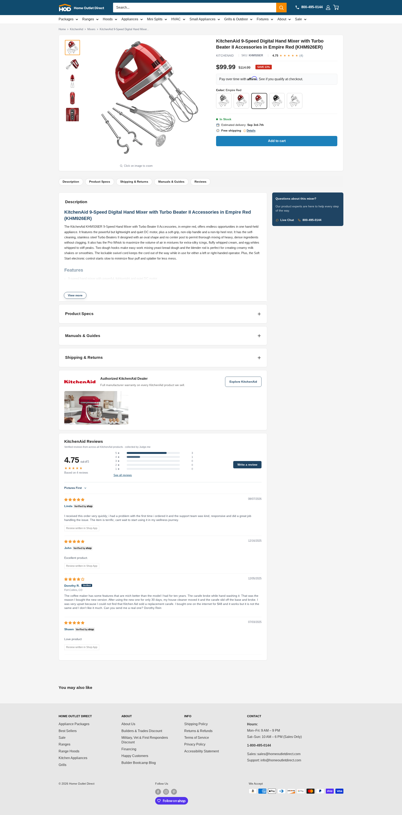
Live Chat (287, 220)
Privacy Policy (194, 744)
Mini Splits (154, 19)
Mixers (91, 29)
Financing (128, 749)
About (281, 19)
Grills (62, 765)
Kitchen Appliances (73, 758)
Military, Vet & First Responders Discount (144, 740)
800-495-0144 (312, 220)
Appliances (129, 19)
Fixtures (263, 19)
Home (62, 29)
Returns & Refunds (198, 731)
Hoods (108, 19)
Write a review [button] (247, 464)
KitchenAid (76, 29)
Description (71, 181)
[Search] (281, 7)
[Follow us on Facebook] (158, 791)
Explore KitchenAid (243, 381)
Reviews (200, 181)
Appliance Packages (74, 724)
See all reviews (122, 475)
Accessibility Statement (201, 751)
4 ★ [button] (117, 457)
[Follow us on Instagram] (166, 791)
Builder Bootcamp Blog (138, 763)
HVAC (176, 19)
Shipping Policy (196, 724)
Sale (298, 19)
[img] (74, 499)
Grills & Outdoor (236, 19)
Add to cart (277, 141)
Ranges (88, 19)
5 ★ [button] (117, 453)
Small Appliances (202, 19)
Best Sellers (68, 731)
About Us (128, 724)
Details (251, 130)
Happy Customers (134, 756)
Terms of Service (196, 737)
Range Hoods (69, 751)
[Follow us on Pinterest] (174, 791)
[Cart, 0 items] (338, 7)
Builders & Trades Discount (141, 731)
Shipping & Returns (134, 181)
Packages (66, 19)
